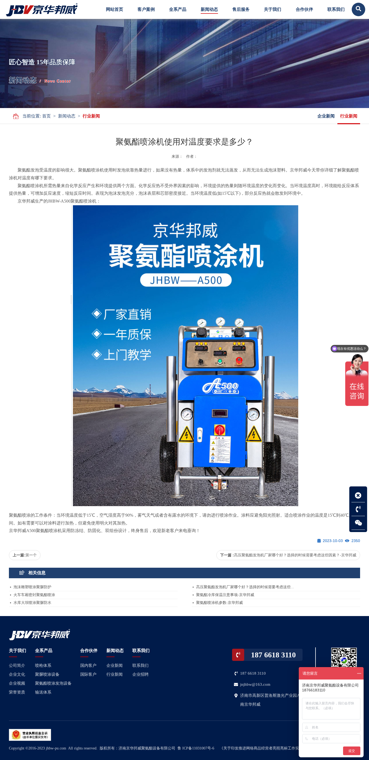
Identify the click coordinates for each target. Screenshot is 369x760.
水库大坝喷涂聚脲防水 (32, 603)
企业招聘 (140, 674)
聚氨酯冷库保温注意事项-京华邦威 (225, 595)
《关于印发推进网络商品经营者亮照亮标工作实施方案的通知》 (273, 748)
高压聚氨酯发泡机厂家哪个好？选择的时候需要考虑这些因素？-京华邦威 (295, 555)
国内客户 (88, 665)
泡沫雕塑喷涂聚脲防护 (32, 587)
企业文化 (17, 674)
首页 (46, 116)
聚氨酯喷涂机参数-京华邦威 (219, 603)
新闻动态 (66, 116)
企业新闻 (326, 116)
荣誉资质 (17, 692)
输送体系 (43, 692)
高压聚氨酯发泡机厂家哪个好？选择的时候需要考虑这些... (245, 587)
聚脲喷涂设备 (47, 674)
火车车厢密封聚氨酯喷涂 (34, 595)
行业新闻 (91, 116)
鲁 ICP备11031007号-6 (195, 748)
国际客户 (88, 674)
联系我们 (140, 665)
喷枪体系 (43, 665)
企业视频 (17, 683)
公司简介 (17, 665)
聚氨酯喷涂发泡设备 (53, 683)
